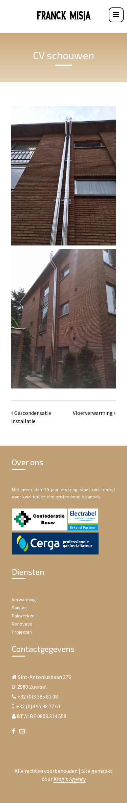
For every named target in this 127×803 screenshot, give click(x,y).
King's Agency (70, 779)
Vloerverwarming (93, 412)
